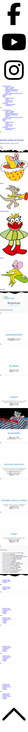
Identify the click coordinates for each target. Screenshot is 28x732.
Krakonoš (14, 397)
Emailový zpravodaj (7, 94)
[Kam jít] (14, 180)
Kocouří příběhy (14, 433)
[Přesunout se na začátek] (14, 727)
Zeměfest (5, 649)
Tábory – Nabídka (9, 88)
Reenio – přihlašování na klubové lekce (13, 93)
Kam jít (2, 183)
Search (1, 146)
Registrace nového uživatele (11, 90)
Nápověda (7, 92)
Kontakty (5, 95)
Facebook (5, 689)
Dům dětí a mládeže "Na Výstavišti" (12, 140)
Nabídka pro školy (7, 581)
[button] (14, 107)
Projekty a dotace (9, 101)
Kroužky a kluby (4, 211)
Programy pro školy (7, 609)
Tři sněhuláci (14, 366)
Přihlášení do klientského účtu (11, 89)
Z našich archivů (9, 100)
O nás (4, 96)
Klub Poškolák (6, 685)
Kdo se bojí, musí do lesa (14, 464)
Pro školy (2, 289)
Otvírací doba (6, 648)
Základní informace (9, 98)
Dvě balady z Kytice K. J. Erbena (14, 500)
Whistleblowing (8, 105)
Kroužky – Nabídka (9, 87)
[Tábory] (14, 255)
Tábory (2, 258)
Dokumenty (5, 103)
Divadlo (4, 612)
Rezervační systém (7, 86)
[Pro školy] (14, 286)
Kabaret (14, 534)
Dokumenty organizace (10, 104)
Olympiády (5, 610)
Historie (7, 99)
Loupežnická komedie (14, 334)
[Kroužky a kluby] (14, 208)
